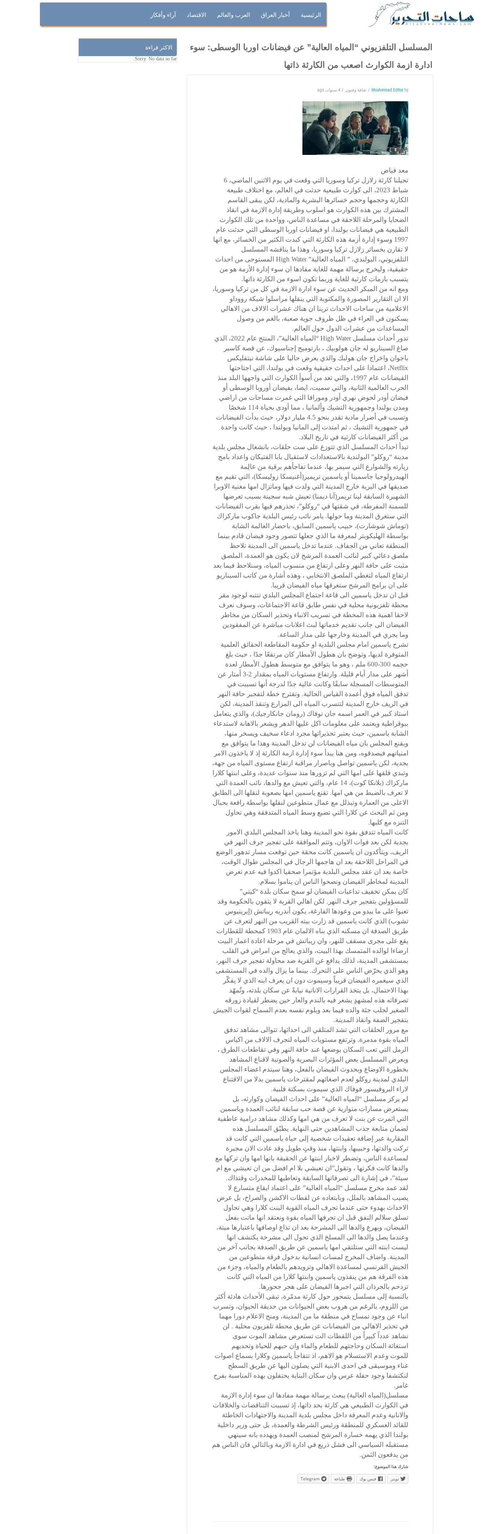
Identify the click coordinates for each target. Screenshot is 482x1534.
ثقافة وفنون (355, 89)
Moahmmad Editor (387, 89)
